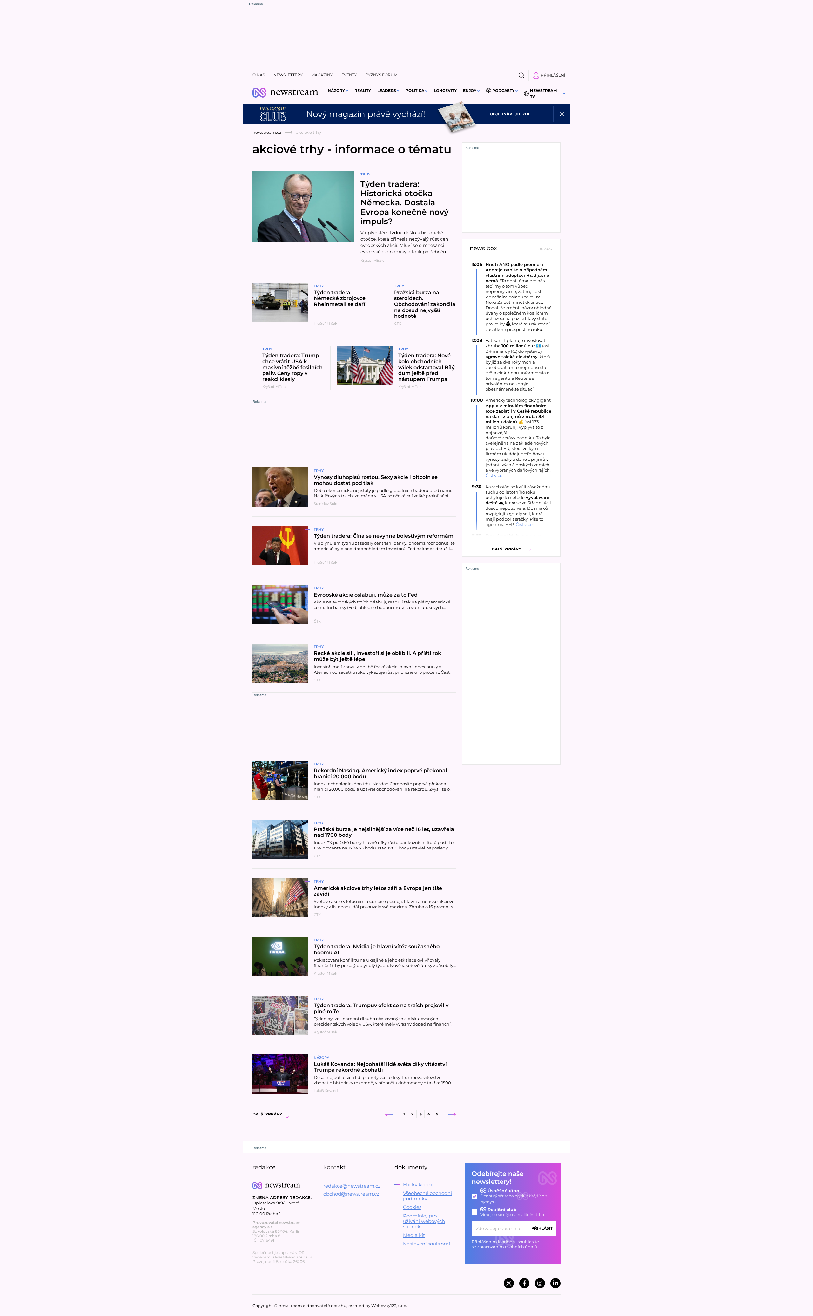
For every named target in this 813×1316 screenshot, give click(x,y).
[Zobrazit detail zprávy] (511, 297)
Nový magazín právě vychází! (365, 114)
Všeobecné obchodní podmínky (427, 1195)
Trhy (365, 174)
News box (483, 248)
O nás (258, 74)
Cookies (412, 1207)
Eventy (349, 74)
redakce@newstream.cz (351, 1186)
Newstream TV (543, 93)
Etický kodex (418, 1184)
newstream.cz (266, 132)
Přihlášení (553, 75)
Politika (415, 90)
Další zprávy (267, 1114)
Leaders (386, 90)
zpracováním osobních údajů (507, 1246)
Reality (362, 90)
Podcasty (503, 90)
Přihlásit (542, 1228)
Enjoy (469, 90)
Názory (336, 90)
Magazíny (322, 74)
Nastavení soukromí (426, 1243)
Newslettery (288, 74)
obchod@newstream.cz (351, 1194)
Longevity (445, 90)
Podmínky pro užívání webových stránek (424, 1221)
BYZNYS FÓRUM (381, 74)
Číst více (494, 475)
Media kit (414, 1235)
